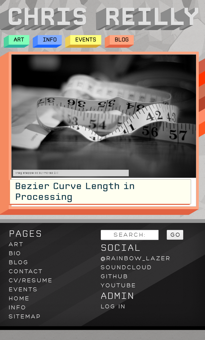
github (114, 276)
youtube (118, 285)
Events (85, 40)
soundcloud (126, 267)
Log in (113, 306)
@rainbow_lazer (136, 258)
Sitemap (25, 316)
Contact (26, 271)
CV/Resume (31, 280)
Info (50, 40)
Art (19, 40)
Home (19, 298)
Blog (122, 40)
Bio (15, 253)
